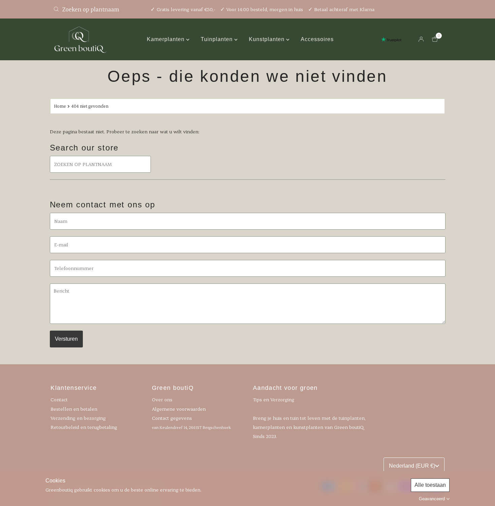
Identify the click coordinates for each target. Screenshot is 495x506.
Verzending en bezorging (78, 417)
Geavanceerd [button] (432, 498)
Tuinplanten (217, 39)
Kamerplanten (166, 39)
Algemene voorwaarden (179, 408)
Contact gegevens (191, 422)
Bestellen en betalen (74, 408)
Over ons (162, 399)
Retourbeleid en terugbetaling (84, 427)
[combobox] (98, 9)
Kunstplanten (267, 39)
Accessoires (317, 39)
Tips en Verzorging (273, 399)
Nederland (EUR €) (412, 466)
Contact (59, 399)
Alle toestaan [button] (430, 485)
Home (60, 106)
